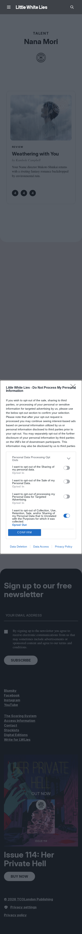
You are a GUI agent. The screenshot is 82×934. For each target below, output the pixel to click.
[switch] (66, 468)
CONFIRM (24, 532)
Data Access (41, 546)
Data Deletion (18, 546)
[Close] (74, 388)
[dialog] (41, 467)
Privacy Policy (63, 546)
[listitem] (41, 458)
